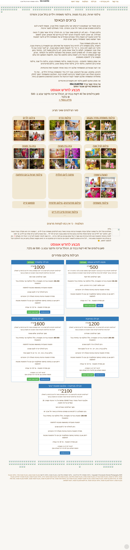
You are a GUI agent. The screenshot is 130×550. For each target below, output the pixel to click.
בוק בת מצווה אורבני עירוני (49, 477)
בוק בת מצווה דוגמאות (84, 478)
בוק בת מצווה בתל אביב (76, 477)
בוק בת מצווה (65, 145)
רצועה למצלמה (67, 480)
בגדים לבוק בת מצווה (110, 478)
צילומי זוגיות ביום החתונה (29, 174)
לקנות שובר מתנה (90, 305)
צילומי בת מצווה (113, 477)
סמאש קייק (29, 202)
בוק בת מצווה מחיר (22, 475)
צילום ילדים (29, 117)
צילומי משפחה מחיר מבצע (101, 117)
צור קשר (115, 1)
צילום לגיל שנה (100, 145)
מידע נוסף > (65, 99)
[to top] (126, 546)
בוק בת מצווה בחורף (97, 478)
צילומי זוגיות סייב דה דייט (65, 211)
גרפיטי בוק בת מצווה (35, 477)
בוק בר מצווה (29, 145)
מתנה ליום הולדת (65, 174)
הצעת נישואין (100, 174)
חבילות (93, 1)
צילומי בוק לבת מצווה (94, 480)
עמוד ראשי (75, 1)
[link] (44, 1)
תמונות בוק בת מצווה (22, 478)
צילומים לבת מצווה (60, 478)
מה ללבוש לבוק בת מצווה (80, 480)
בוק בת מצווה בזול (63, 477)
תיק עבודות (104, 1)
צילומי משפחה (100, 202)
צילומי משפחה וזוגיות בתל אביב (29, 1)
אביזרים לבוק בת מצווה (47, 478)
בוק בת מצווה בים (72, 478)
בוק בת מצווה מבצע (34, 478)
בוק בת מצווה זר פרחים (22, 477)
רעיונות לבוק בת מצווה (107, 480)
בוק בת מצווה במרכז (89, 477)
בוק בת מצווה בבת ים (102, 477)
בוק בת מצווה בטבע (34, 475)
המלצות (85, 1)
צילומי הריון (65, 117)
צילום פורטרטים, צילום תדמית (65, 202)
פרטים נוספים (45, 312)
